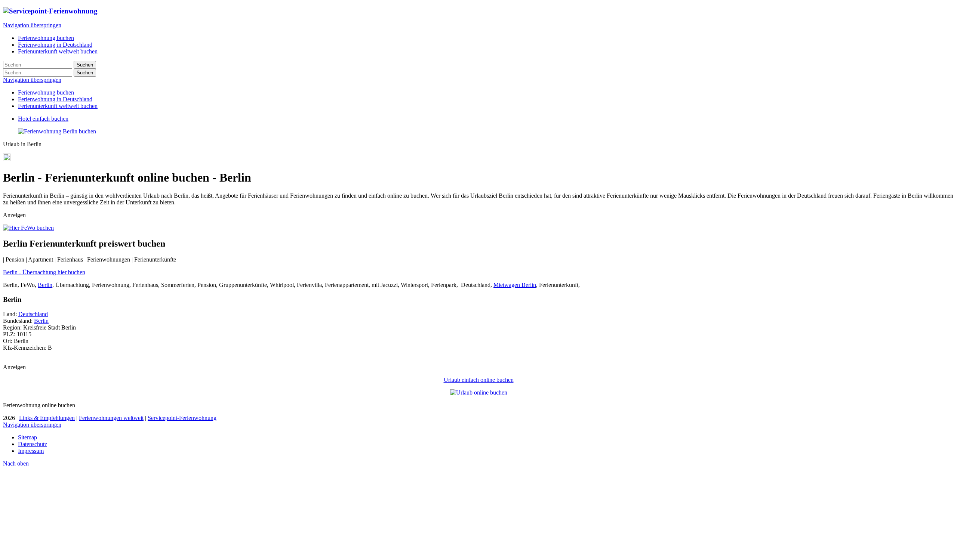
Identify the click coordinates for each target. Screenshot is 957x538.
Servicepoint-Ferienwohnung (182, 418)
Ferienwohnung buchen (46, 92)
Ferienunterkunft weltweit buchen (58, 106)
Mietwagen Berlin (514, 285)
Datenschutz (32, 444)
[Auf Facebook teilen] (6, 159)
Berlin (45, 285)
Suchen (85, 65)
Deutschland (33, 314)
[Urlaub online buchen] (478, 392)
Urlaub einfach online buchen (479, 380)
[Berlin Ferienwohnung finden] (57, 131)
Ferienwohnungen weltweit (111, 418)
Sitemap (27, 437)
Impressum (31, 451)
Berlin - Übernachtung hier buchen (44, 272)
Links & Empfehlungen (47, 418)
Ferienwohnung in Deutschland (55, 99)
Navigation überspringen (32, 25)
